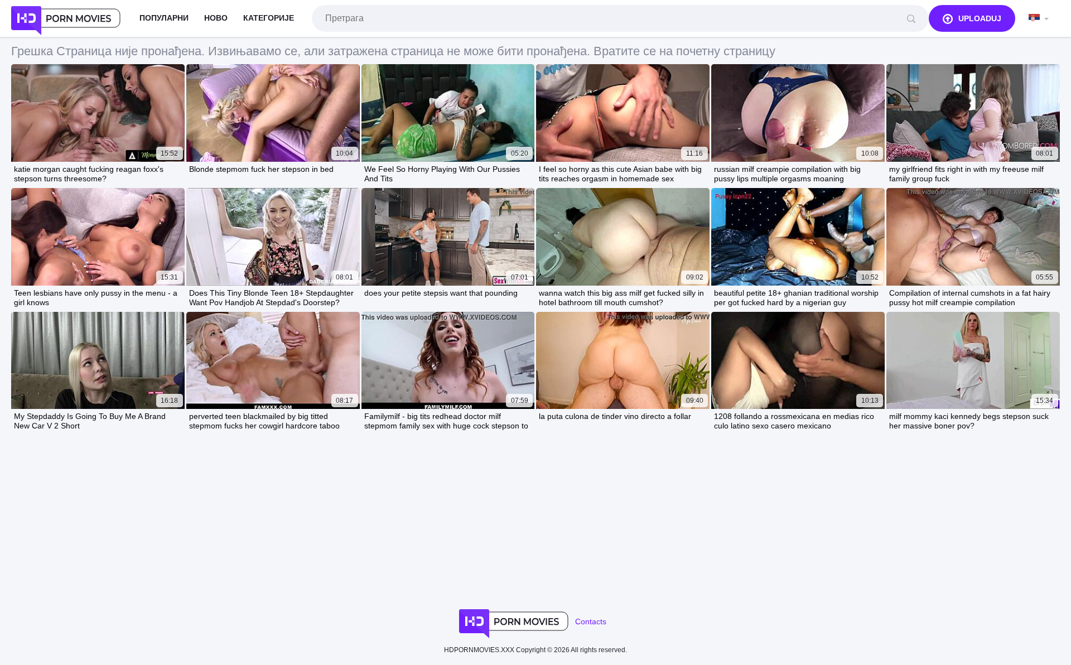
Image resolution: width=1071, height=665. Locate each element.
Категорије (268, 17)
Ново (216, 17)
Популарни (164, 17)
